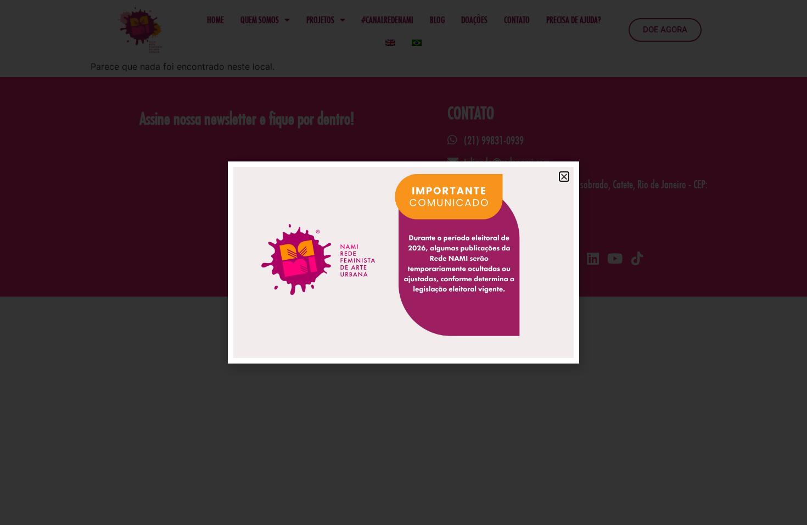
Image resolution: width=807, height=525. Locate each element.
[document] (403, 262)
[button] (564, 176)
